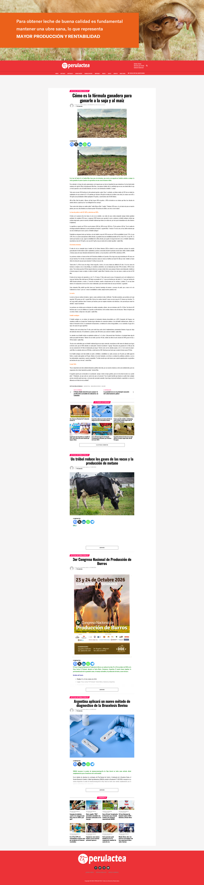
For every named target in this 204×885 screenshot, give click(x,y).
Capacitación (78, 73)
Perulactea (79, 106)
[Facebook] (72, 144)
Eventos (116, 73)
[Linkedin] (80, 144)
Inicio (56, 73)
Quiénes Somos (137, 64)
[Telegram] (89, 144)
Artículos (70, 73)
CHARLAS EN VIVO (88, 73)
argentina (87, 386)
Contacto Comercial (139, 68)
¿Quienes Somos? (89, 872)
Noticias (63, 73)
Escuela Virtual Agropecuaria (137, 73)
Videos (103, 73)
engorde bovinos (96, 386)
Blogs (109, 73)
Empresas (97, 73)
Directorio (122, 73)
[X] (76, 144)
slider (103, 386)
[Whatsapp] (85, 144)
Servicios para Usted (139, 66)
